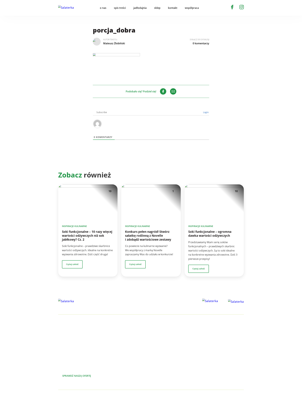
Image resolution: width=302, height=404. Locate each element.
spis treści (120, 8)
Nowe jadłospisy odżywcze (180, 344)
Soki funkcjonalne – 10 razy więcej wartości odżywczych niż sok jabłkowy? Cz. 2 (87, 235)
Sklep (223, 349)
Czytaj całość (72, 264)
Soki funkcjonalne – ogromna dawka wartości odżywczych (209, 233)
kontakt (172, 8)
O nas (223, 334)
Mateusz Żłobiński (114, 43)
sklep (157, 8)
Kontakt (224, 354)
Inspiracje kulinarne (74, 226)
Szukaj (208, 8)
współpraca (192, 8)
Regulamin (226, 369)
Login (205, 112)
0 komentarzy (201, 43)
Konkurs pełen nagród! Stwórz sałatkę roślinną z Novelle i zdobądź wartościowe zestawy (148, 235)
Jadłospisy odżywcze (176, 349)
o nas (103, 8)
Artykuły (224, 339)
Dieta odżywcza (174, 354)
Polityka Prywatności (93, 397)
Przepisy (224, 344)
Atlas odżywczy (173, 359)
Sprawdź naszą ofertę (76, 375)
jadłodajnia (140, 8)
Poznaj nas (110, 375)
